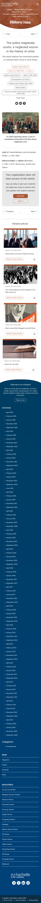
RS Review (5, 854)
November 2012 (11, 674)
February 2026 (11, 416)
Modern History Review (23, 9)
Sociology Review (8, 859)
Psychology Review (8, 849)
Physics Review (7, 839)
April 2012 (9, 682)
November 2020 (11, 522)
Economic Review (8, 809)
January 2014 (10, 651)
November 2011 (11, 693)
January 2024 (10, 458)
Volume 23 (16, 12)
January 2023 (10, 477)
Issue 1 (25, 12)
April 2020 (9, 530)
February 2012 (11, 686)
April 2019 (9, 549)
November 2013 (11, 655)
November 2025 (11, 424)
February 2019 (11, 553)
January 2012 (10, 689)
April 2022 (9, 492)
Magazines (5, 760)
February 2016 (11, 610)
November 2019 (11, 541)
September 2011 (11, 697)
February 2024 (11, 454)
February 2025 (11, 435)
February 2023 (11, 473)
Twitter (16, 103)
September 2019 (11, 545)
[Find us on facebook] (14, 883)
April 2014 (9, 644)
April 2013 (9, 663)
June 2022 (9, 488)
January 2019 (10, 556)
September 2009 (11, 735)
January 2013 (10, 670)
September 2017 (11, 583)
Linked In (20, 103)
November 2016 (11, 598)
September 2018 (11, 564)
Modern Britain (20, 87)
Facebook (24, 103)
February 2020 (11, 534)
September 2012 (11, 678)
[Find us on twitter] (18, 883)
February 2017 (11, 591)
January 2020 (10, 537)
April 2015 (9, 625)
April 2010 (9, 720)
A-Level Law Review (9, 789)
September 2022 (11, 484)
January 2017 (10, 594)
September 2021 (11, 507)
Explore (4, 765)
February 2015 (11, 629)
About (4, 775)
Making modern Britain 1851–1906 (20, 83)
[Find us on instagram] (28, 883)
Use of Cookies (21, 900)
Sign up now (20, 400)
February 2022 (11, 496)
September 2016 (11, 602)
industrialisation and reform (20, 79)
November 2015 (11, 617)
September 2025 (11, 427)
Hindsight (5, 824)
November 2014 (11, 636)
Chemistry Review (8, 804)
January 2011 (10, 708)
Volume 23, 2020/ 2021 (16, 71)
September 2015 (11, 621)
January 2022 (10, 499)
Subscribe (20, 196)
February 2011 (11, 704)
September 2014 (11, 640)
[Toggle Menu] (38, 4)
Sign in (20, 201)
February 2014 (11, 648)
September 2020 (11, 526)
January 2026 (10, 420)
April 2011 (9, 701)
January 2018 (10, 575)
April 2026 (9, 412)
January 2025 (10, 439)
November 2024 (11, 443)
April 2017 (9, 587)
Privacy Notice (33, 900)
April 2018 (9, 568)
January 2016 (10, 613)
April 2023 (9, 469)
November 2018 (11, 560)
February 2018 (11, 572)
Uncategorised (11, 746)
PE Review (5, 834)
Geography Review (8, 819)
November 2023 (11, 462)
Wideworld (5, 864)
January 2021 (10, 518)
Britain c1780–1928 (30, 75)
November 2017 (11, 579)
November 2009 (11, 731)
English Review (7, 814)
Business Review (7, 799)
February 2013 (11, 667)
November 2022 (11, 481)
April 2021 (9, 511)
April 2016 (9, 606)
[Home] (10, 4)
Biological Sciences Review (11, 794)
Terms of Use (8, 900)
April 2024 (9, 450)
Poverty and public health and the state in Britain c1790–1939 (20, 92)
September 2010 (11, 716)
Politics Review (7, 844)
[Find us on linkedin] (23, 883)
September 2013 (11, 659)
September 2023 (11, 465)
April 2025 (9, 431)
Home (9, 9)
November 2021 (11, 503)
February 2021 (11, 515)
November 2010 (11, 712)
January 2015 (10, 632)
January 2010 (10, 727)
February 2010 (11, 723)
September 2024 (11, 446)
